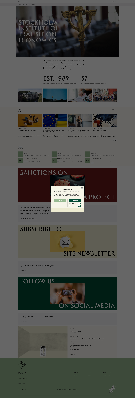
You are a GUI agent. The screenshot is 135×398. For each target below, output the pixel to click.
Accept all (60, 200)
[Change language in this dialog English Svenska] (82, 188)
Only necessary (75, 200)
